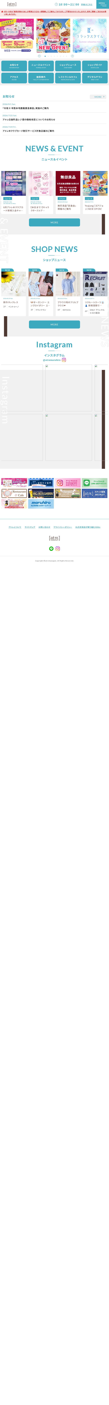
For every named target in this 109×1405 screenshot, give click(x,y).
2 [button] (48, 56)
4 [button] (54, 56)
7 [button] (63, 56)
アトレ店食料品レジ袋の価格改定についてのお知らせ (29, 119)
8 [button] (66, 56)
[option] (17, 36)
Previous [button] (39, 56)
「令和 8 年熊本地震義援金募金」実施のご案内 (26, 108)
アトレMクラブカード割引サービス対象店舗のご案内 (28, 130)
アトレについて (15, 527)
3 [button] (51, 56)
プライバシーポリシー (63, 527)
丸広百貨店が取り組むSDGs (87, 527)
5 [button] (57, 56)
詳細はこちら (86, 4)
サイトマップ (30, 527)
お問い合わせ (44, 527)
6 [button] (60, 56)
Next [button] (72, 56)
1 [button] (45, 56)
